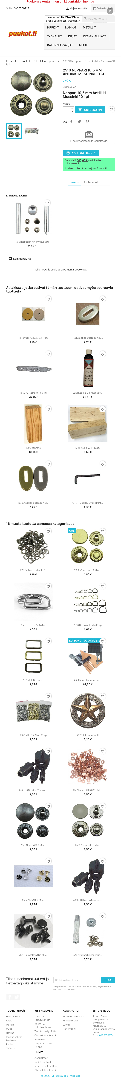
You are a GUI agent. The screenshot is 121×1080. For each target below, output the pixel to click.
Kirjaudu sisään (71, 1020)
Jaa (71, 121)
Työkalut (54, 36)
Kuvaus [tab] (74, 182)
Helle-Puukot (13, 1016)
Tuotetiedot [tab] (91, 182)
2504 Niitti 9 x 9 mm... (33, 899)
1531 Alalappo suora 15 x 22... (87, 337)
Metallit (89, 27)
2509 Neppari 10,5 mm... (87, 845)
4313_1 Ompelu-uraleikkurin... (88, 502)
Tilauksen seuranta (73, 1016)
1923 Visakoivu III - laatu (87, 447)
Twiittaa (79, 121)
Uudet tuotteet (43, 1061)
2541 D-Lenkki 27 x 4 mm (33, 625)
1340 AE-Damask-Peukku (33, 392)
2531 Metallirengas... (33, 680)
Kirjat (72, 36)
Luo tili (66, 1024)
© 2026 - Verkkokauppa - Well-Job (60, 1075)
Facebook (9, 997)
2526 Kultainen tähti (87, 735)
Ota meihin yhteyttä (45, 1035)
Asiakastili (71, 1010)
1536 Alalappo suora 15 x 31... (33, 502)
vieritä (110, 11)
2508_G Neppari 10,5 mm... (88, 570)
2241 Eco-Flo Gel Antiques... (88, 392)
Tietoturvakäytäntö (45, 1031)
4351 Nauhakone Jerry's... (87, 680)
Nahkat (70, 27)
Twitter (16, 997)
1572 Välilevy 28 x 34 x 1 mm (33, 337)
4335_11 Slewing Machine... (87, 899)
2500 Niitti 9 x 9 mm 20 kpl (33, 735)
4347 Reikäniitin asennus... (87, 954)
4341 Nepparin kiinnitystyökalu (32, 241)
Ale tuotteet (41, 1057)
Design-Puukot (94, 36)
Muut (83, 45)
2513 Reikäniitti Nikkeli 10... (33, 570)
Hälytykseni (69, 1028)
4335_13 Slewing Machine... (33, 790)
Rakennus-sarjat (60, 45)
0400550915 (21, 8)
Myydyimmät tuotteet (46, 1066)
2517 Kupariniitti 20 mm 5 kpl (87, 790)
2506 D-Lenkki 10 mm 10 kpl (87, 625)
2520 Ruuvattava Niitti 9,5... (33, 954)
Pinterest (87, 121)
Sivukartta (40, 1039)
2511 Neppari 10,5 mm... (33, 845)
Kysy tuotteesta (80, 153)
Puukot (53, 27)
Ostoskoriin (90, 110)
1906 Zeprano (33, 447)
